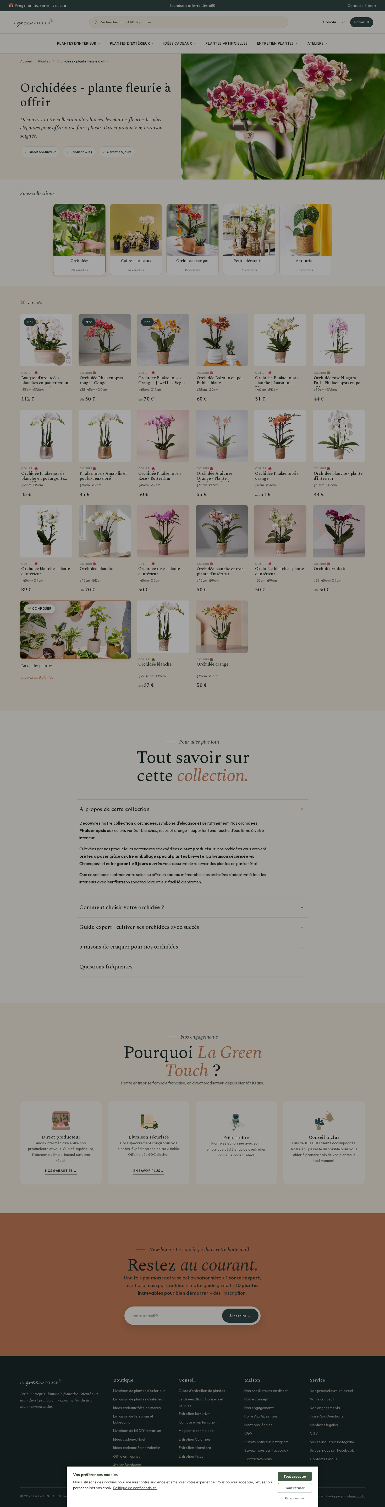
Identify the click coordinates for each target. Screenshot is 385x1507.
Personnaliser (295, 1498)
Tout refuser (295, 1488)
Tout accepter (295, 1476)
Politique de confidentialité (135, 1488)
